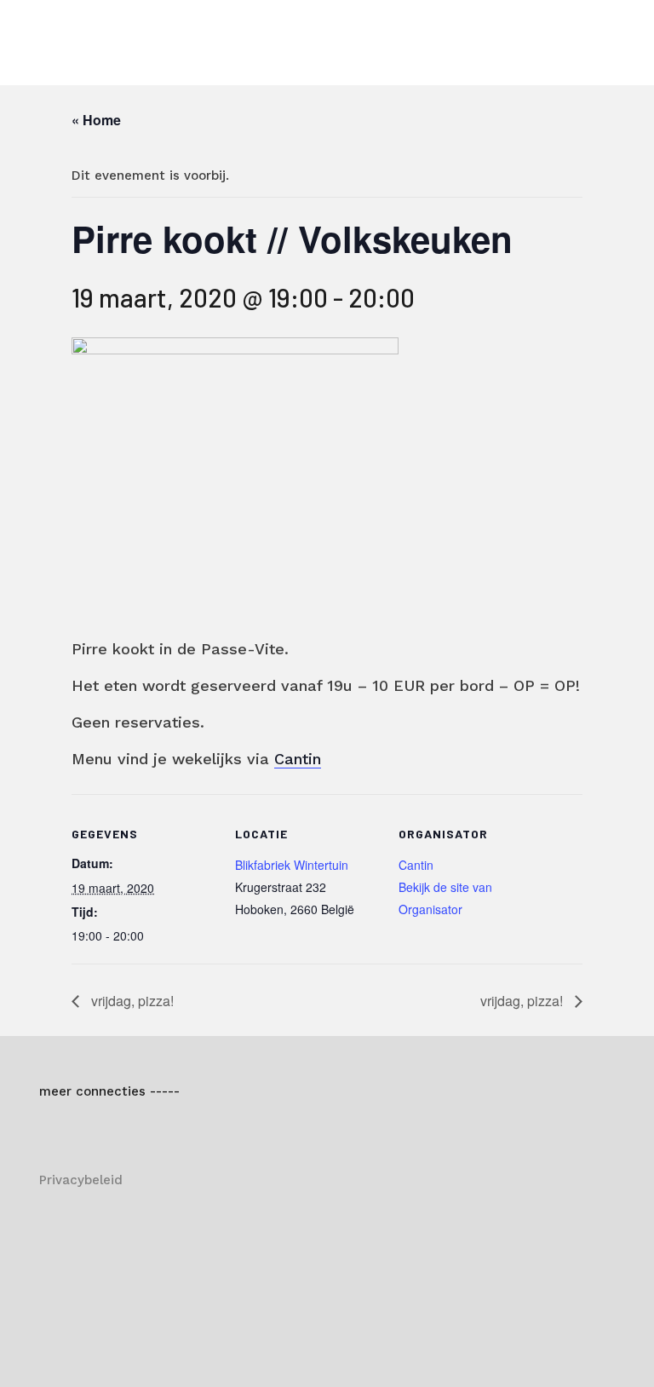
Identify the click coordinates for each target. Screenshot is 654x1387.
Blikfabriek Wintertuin (291, 864)
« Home (96, 119)
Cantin (297, 759)
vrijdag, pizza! (131, 1000)
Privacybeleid (81, 1180)
